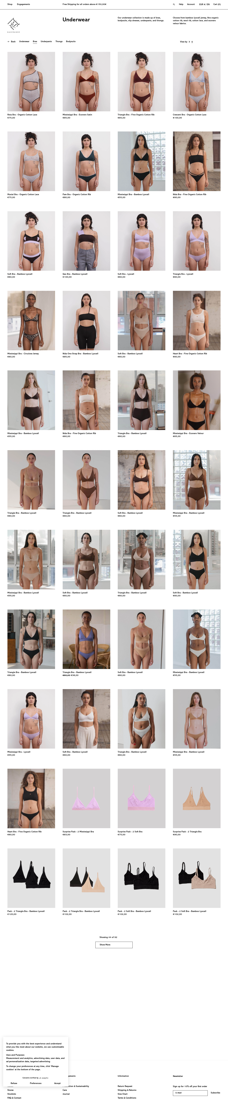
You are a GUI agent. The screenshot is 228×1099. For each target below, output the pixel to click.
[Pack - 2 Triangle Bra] (31, 878)
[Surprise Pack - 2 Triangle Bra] (197, 798)
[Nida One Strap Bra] (86, 320)
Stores (10, 1090)
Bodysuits (71, 42)
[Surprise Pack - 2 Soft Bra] (141, 798)
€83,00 (66, 835)
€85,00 (66, 357)
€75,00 (11, 118)
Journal (66, 1094)
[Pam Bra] (86, 161)
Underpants (46, 42)
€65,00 (66, 118)
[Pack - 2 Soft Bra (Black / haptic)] (197, 878)
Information (123, 1076)
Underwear (24, 42)
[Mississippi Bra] (86, 81)
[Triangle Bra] (141, 81)
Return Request (125, 1086)
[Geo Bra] (86, 241)
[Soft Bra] (31, 241)
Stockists (11, 1094)
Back (13, 42)
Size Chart (122, 1094)
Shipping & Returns (127, 1090)
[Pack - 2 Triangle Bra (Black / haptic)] (86, 878)
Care (65, 1090)
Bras (35, 42)
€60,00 (177, 198)
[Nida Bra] (197, 161)
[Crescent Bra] (197, 81)
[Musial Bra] (31, 161)
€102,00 (67, 914)
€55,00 (121, 198)
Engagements (69, 1076)
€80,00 (66, 198)
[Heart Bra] (197, 320)
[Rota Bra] (31, 81)
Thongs (59, 42)
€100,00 (177, 118)
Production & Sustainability (76, 1086)
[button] (11, 4)
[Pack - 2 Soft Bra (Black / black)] (141, 878)
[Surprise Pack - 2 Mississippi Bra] (86, 798)
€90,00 (177, 835)
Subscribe (215, 1093)
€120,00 (11, 914)
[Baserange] (15, 25)
